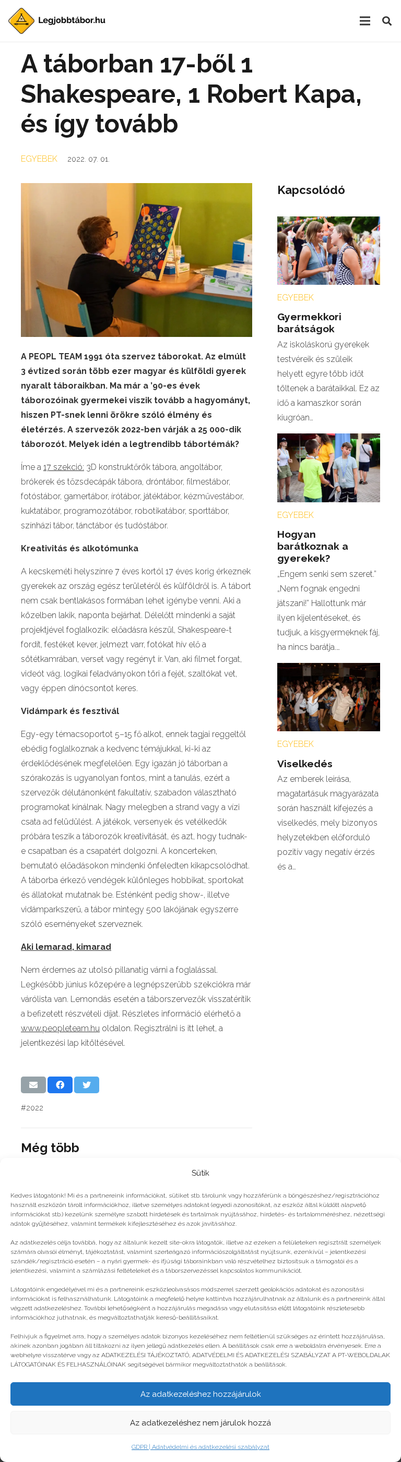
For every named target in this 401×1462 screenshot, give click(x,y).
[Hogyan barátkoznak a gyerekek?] (328, 440)
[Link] (56, 21)
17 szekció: (63, 467)
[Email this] (33, 1085)
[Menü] (365, 21)
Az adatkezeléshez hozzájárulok (200, 1394)
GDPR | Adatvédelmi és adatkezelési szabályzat (200, 1447)
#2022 (32, 1107)
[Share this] (60, 1085)
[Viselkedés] (328, 670)
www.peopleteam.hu (60, 1028)
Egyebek (39, 159)
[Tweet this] (86, 1085)
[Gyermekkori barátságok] (328, 223)
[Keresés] (386, 21)
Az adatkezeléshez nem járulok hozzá (200, 1423)
